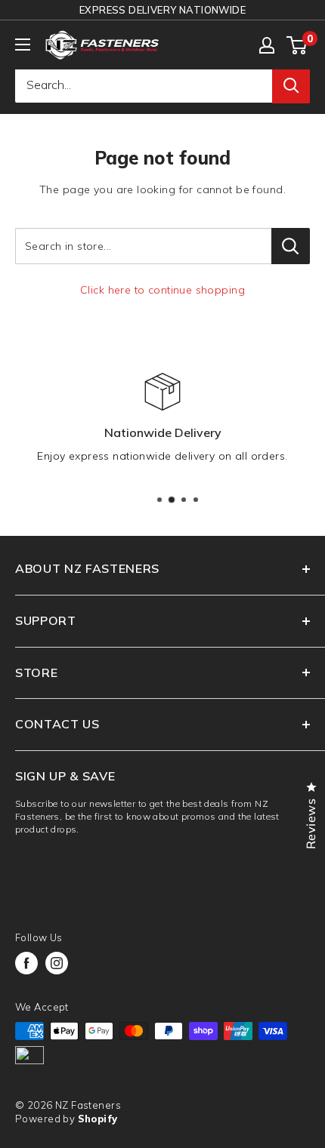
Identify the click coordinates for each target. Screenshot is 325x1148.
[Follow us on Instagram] (56, 963)
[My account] (266, 45)
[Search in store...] (290, 246)
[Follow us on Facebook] (26, 963)
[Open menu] (22, 44)
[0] (297, 45)
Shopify (98, 1119)
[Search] (291, 85)
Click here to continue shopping (162, 290)
